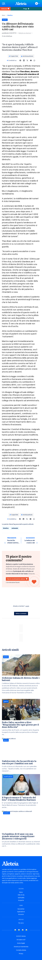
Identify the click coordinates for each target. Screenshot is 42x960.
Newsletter (21, 909)
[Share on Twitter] (27, 60)
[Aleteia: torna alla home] (21, 3)
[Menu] (7, 3)
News (3, 15)
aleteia (6, 657)
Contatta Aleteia (21, 950)
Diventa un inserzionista (21, 947)
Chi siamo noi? (21, 940)
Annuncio (21, 914)
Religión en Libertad (24, 33)
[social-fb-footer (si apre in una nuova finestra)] (19, 930)
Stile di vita (21, 895)
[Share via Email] (31, 60)
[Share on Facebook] (20, 60)
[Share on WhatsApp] (34, 60)
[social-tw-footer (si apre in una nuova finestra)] (23, 930)
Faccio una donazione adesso (16, 579)
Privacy (21, 953)
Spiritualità (21, 897)
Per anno (21, 923)
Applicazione (21, 912)
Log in (27, 606)
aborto (6, 740)
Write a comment (21, 613)
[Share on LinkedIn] (24, 60)
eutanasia (15, 528)
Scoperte (21, 900)
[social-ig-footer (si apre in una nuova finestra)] (26, 930)
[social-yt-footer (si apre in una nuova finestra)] (15, 930)
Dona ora (4, 9)
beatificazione (8, 776)
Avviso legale (21, 943)
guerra (6, 701)
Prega (25, 9)
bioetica (9, 15)
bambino (6, 813)
